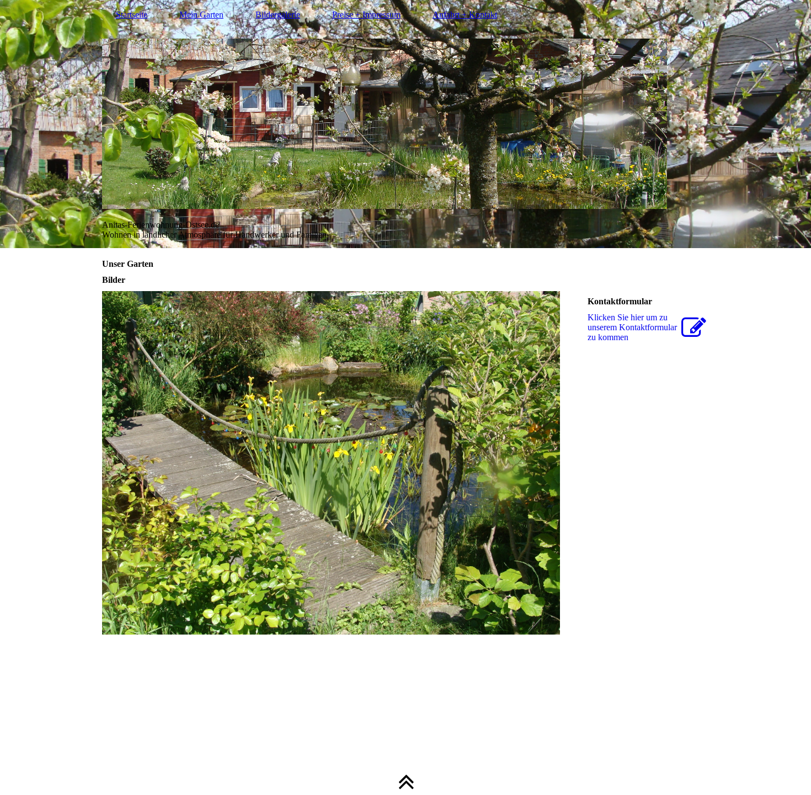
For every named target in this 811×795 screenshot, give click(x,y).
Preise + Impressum (366, 14)
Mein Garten (201, 14)
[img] (405, 124)
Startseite (131, 14)
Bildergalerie (277, 14)
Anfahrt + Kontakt (465, 14)
